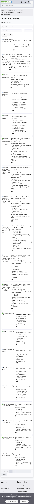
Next (4, 474)
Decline (24, 501)
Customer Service (5, 486)
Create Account (5, 488)
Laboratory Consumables (7, 12)
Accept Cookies (12, 501)
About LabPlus (21, 486)
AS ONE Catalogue (18, 10)
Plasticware (19, 12)
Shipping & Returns (22, 491)
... (26, 471)
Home (2, 10)
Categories (9, 10)
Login (2, 491)
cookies (9, 494)
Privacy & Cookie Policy (23, 488)
